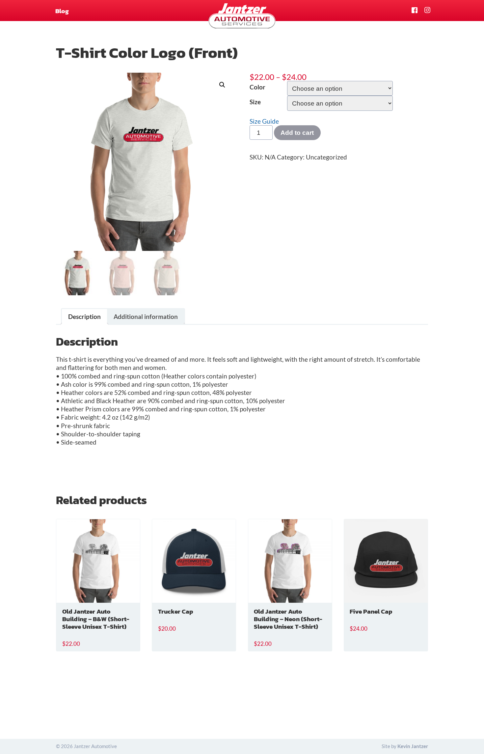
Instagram (427, 10)
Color (257, 87)
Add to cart (297, 132)
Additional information (146, 316)
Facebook (414, 10)
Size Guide (264, 121)
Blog (62, 11)
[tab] (84, 316)
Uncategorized (326, 157)
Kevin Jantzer (412, 746)
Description (84, 316)
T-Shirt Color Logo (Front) (147, 52)
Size (255, 102)
